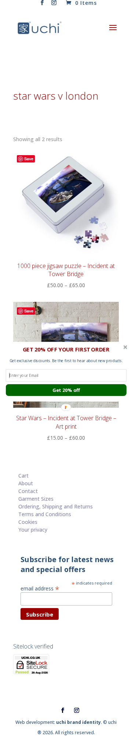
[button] (66, 349)
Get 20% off (66, 390)
